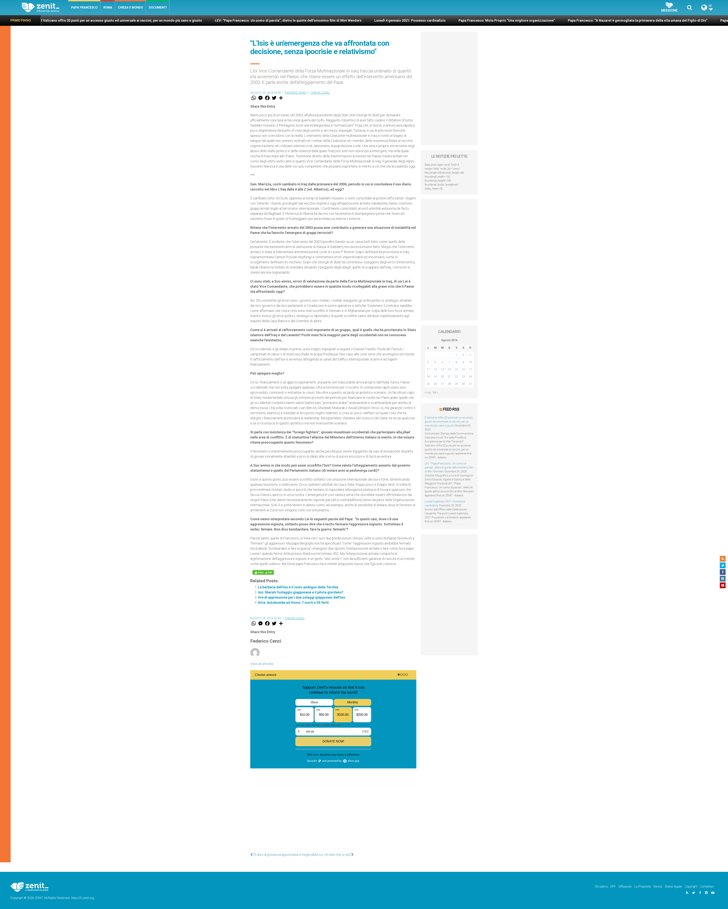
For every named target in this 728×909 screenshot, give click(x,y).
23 (463, 376)
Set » (435, 392)
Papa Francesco (84, 7)
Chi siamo (601, 886)
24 (470, 376)
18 (428, 376)
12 (435, 369)
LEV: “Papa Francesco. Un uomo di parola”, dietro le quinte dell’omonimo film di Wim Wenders (152, 20)
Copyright (691, 886)
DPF (613, 886)
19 (435, 376)
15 (456, 369)
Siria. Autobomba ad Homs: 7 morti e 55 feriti (293, 602)
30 (463, 383)
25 (428, 383)
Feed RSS (451, 409)
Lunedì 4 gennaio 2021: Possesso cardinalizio (274, 20)
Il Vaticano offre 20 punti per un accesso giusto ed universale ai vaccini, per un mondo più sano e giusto (449, 421)
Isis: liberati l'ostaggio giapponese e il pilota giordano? (300, 592)
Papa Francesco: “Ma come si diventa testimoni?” (623, 20)
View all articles (261, 664)
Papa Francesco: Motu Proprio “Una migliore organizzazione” (371, 20)
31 (470, 383)
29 (456, 383)
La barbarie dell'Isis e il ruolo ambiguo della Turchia (298, 587)
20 (442, 376)
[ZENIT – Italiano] (45, 7)
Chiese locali (320, 92)
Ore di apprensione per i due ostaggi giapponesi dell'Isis (301, 597)
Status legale (673, 886)
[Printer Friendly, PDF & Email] (263, 572)
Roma (107, 7)
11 (428, 369)
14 (449, 369)
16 (463, 369)
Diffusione (625, 886)
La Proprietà (642, 886)
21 (449, 376)
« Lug (428, 392)
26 (435, 383)
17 (470, 369)
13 (442, 369)
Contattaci (707, 886)
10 (470, 362)
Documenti (158, 7)
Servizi (657, 886)
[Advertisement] (333, 817)
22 (456, 376)
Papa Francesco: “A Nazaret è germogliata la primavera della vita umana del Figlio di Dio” (502, 20)
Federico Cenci (296, 92)
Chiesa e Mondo (130, 7)
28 (449, 383)
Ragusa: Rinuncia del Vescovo (698, 20)
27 (442, 383)
